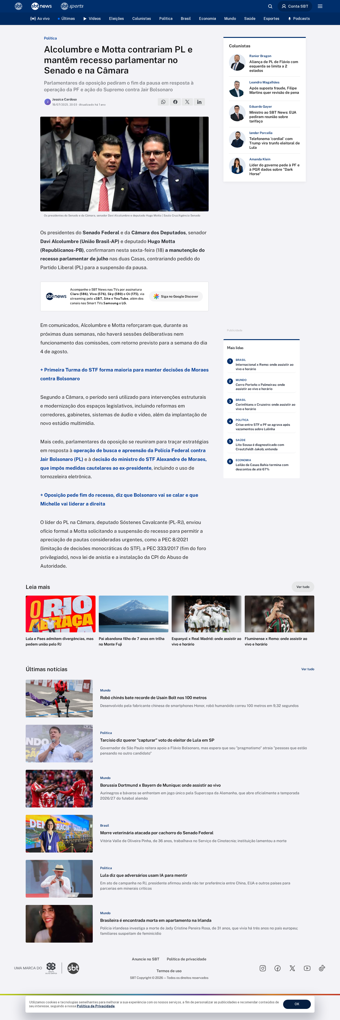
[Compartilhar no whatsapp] (163, 102)
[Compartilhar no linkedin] (199, 102)
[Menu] (320, 6)
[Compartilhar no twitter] (187, 102)
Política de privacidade (186, 959)
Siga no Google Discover (179, 296)
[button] (61, 628)
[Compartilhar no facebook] (175, 102)
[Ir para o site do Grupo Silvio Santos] (38, 968)
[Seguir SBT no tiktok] (322, 968)
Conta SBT (298, 6)
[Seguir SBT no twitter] (292, 968)
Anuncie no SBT (145, 959)
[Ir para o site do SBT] (73, 968)
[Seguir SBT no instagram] (262, 968)
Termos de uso (169, 971)
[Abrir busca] (270, 6)
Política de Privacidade (96, 1006)
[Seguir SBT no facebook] (277, 968)
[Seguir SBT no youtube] (307, 968)
